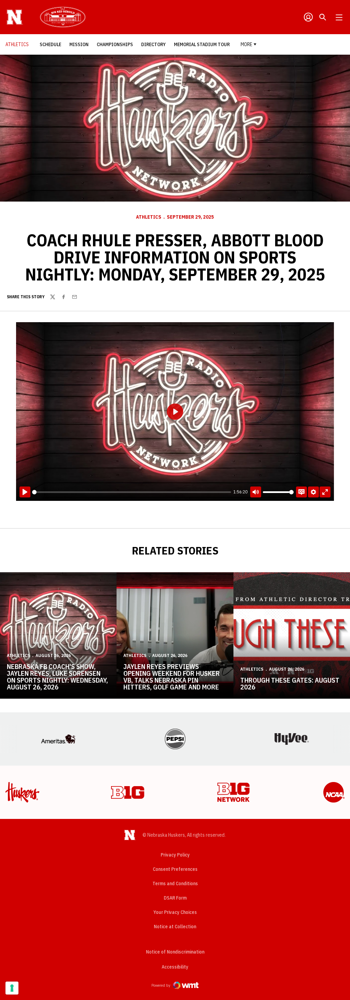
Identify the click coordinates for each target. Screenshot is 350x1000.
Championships (116, 44)
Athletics (148, 217)
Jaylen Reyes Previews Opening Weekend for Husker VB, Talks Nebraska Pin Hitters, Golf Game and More (171, 676)
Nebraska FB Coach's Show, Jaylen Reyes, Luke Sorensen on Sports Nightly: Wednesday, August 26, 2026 (57, 676)
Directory (155, 44)
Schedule (52, 44)
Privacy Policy (175, 855)
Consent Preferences (175, 869)
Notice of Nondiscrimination (175, 952)
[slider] (131, 492)
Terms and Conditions (175, 883)
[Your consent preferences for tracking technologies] (11, 988)
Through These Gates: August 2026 (289, 683)
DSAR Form (175, 898)
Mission (81, 44)
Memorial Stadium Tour (202, 44)
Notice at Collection (175, 926)
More (246, 44)
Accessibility (175, 966)
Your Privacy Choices (175, 912)
